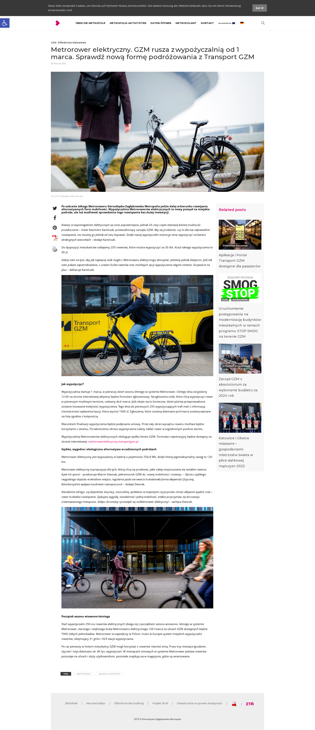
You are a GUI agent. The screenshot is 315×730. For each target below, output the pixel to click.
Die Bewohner (240, 299)
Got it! (260, 8)
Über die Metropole (90, 23)
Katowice (251, 429)
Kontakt (207, 23)
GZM (53, 42)
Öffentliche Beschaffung (129, 703)
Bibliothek (71, 703)
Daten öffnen (161, 23)
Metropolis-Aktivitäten (128, 23)
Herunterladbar (95, 703)
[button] (4, 23)
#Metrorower (83, 674)
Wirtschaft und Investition (236, 366)
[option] (240, 245)
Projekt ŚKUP (160, 703)
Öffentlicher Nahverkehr (72, 42)
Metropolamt (186, 23)
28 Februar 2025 (58, 63)
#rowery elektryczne (109, 674)
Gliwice (226, 429)
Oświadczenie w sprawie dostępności (199, 703)
